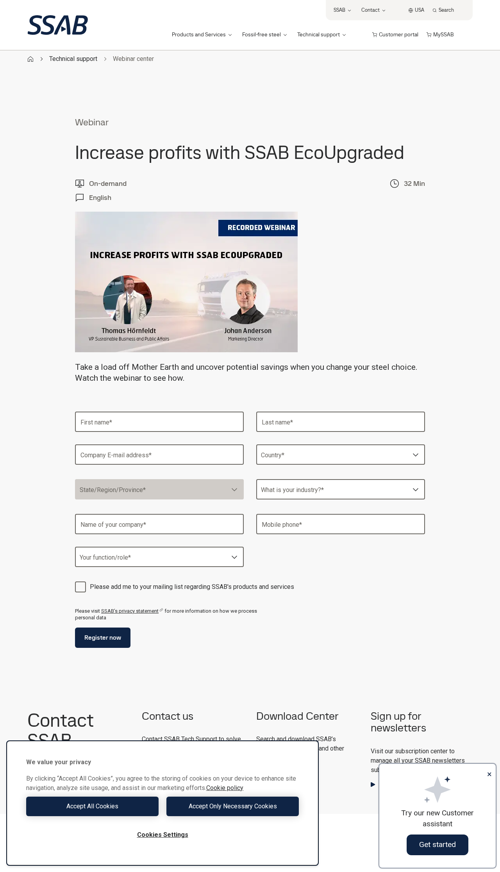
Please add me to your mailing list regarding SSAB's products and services (192, 586)
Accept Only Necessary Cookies (233, 806)
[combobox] (340, 454)
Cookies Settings (162, 834)
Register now (102, 637)
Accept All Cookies (92, 806)
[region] (162, 803)
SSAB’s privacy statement (130, 611)
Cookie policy (224, 788)
